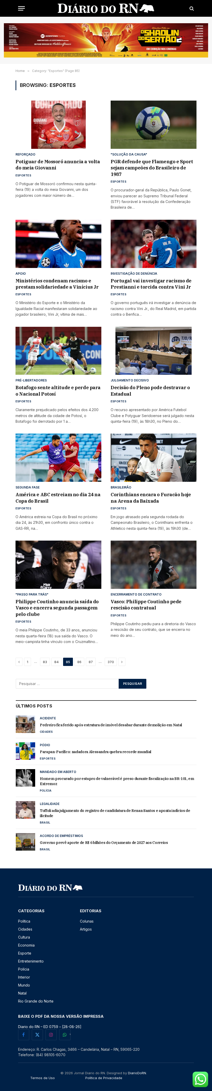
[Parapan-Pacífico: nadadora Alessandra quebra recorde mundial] (25, 751)
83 (45, 662)
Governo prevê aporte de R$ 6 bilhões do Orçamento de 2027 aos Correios (104, 842)
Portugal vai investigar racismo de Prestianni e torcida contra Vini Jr (151, 284)
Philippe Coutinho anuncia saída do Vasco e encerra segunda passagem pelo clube (57, 608)
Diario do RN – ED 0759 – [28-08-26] (49, 1026)
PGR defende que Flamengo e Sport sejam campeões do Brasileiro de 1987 (152, 168)
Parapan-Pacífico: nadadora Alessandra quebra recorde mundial (95, 752)
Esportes (23, 175)
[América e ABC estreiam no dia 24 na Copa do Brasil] (58, 458)
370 (111, 662)
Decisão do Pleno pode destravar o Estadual (150, 391)
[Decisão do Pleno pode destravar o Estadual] (153, 351)
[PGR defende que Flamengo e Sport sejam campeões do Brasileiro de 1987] (153, 125)
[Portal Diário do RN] (106, 8)
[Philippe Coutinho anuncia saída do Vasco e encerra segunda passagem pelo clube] (58, 565)
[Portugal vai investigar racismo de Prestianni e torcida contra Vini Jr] (153, 244)
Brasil (45, 822)
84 (56, 662)
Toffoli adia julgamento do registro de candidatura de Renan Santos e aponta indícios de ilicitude (115, 813)
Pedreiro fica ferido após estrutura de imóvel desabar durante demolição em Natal (111, 725)
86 (79, 662)
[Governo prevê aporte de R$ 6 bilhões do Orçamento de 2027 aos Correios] (25, 842)
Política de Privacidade (103, 1078)
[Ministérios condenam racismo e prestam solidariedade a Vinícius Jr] (58, 244)
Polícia (46, 790)
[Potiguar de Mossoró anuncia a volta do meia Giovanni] (58, 125)
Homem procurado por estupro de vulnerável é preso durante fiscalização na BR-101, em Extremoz (117, 781)
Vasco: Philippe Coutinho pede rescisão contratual (146, 605)
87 (91, 662)
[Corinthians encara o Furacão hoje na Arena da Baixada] (153, 458)
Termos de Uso (42, 1078)
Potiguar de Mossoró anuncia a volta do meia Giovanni (58, 165)
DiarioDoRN (137, 1073)
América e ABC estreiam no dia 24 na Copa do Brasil (58, 498)
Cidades (46, 732)
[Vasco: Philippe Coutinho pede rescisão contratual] (153, 565)
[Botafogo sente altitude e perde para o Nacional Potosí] (58, 351)
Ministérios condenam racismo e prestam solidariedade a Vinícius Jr (57, 284)
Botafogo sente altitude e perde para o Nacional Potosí (58, 391)
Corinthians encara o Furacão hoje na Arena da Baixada (151, 498)
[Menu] (21, 8)
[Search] (191, 8)
